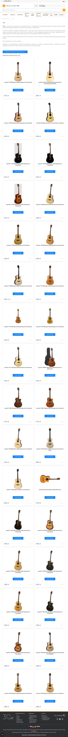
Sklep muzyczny (6, 18)
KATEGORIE (5, 14)
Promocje (12, 14)
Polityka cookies (53, 732)
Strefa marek (32, 15)
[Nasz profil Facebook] (57, 719)
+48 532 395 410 (45, 719)
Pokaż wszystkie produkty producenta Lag (14, 51)
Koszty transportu (33, 719)
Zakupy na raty (32, 722)
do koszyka (18, 90)
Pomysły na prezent (27, 15)
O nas (51, 15)
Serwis (55, 14)
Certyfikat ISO (19, 719)
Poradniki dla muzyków (38, 15)
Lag (12, 18)
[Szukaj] (64, 10)
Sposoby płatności (33, 721)
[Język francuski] (35, 726)
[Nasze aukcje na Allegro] (62, 719)
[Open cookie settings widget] (2, 734)
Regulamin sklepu (32, 715)
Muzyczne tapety (20, 722)
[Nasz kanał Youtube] (60, 719)
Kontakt (61, 14)
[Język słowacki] (39, 726)
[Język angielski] (29, 726)
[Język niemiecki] (33, 726)
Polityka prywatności (45, 732)
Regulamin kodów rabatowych (33, 717)
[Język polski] (31, 726)
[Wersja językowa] (63, 1)
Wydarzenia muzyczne (46, 15)
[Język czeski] (37, 726)
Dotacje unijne (19, 721)
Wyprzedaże (20, 14)
